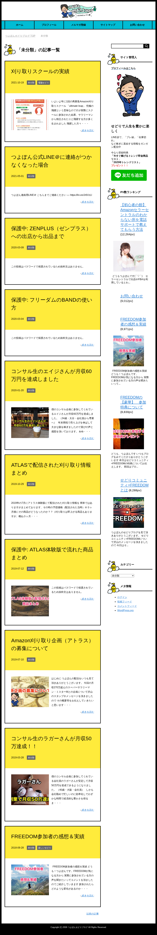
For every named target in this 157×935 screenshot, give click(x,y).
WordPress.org (125, 610)
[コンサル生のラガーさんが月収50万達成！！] (30, 802)
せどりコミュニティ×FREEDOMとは (134, 485)
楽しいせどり (44, 848)
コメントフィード (127, 606)
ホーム (19, 24)
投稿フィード (124, 601)
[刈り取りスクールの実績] (30, 128)
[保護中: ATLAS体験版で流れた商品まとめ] (30, 614)
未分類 (31, 82)
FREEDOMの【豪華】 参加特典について (133, 402)
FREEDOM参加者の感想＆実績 (47, 836)
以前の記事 (92, 913)
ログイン (122, 597)
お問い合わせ (137, 24)
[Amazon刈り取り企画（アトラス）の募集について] (30, 704)
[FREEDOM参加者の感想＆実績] (30, 893)
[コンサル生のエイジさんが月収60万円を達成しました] (30, 435)
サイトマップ (108, 24)
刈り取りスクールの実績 (40, 71)
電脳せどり (43, 82)
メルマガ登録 (78, 24)
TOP (22, 36)
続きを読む (88, 130)
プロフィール (49, 24)
